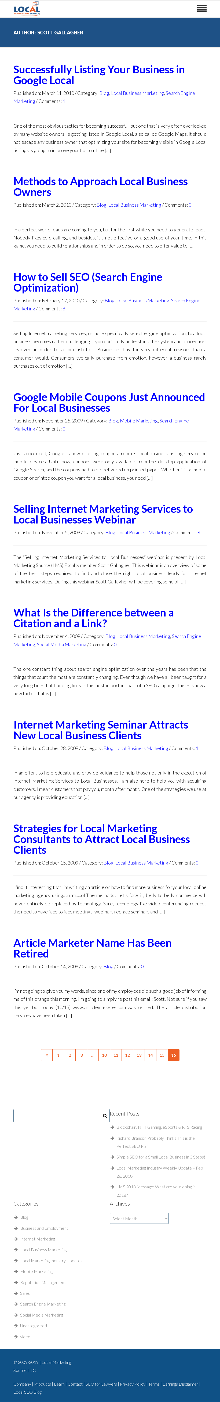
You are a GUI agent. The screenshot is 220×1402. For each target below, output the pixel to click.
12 (127, 1054)
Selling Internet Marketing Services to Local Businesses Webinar (103, 514)
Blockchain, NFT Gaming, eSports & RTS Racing (159, 1127)
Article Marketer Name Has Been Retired (92, 948)
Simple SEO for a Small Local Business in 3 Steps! (160, 1156)
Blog (104, 93)
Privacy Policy (133, 1383)
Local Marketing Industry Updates (51, 1260)
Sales (25, 1293)
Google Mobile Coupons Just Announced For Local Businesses (109, 402)
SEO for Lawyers (101, 1383)
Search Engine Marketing (42, 1303)
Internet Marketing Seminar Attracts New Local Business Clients (100, 730)
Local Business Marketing (137, 93)
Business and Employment (44, 1228)
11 (198, 748)
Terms (154, 1383)
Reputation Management (43, 1282)
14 (150, 1054)
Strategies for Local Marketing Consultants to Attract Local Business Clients (101, 839)
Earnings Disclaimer (181, 1383)
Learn (59, 1383)
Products (43, 1383)
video (25, 1336)
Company (22, 1383)
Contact (75, 1383)
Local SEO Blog (27, 1391)
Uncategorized (33, 1325)
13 (139, 1054)
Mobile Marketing (139, 421)
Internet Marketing (37, 1238)
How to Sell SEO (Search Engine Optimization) (87, 282)
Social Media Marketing (61, 644)
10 (104, 1054)
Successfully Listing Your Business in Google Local (99, 75)
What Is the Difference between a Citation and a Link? (93, 618)
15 (162, 1054)
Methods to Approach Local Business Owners (100, 186)
